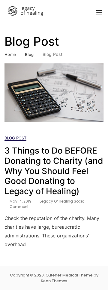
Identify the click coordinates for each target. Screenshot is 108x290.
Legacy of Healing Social (63, 201)
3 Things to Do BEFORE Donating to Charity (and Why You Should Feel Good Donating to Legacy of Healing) (53, 170)
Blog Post (15, 138)
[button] (99, 12)
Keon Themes (54, 281)
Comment (19, 206)
